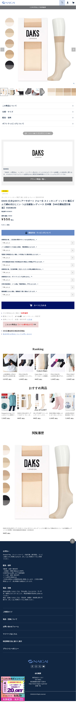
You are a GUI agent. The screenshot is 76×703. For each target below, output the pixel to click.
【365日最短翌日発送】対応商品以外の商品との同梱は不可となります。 (23, 262)
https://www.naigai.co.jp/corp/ (38, 684)
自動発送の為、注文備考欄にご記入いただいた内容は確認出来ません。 (22, 269)
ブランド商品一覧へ (38, 179)
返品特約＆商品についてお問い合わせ (17, 334)
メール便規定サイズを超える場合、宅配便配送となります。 (19, 247)
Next (74, 50)
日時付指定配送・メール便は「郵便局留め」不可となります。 (20, 284)
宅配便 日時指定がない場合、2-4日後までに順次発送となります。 (21, 254)
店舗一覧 (38, 686)
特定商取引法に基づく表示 (12, 641)
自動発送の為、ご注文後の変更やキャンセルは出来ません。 (19, 239)
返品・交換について (10, 619)
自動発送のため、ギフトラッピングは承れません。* (17, 276)
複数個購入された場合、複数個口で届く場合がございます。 (19, 291)
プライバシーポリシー (11, 649)
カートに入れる (40, 305)
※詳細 (29, 319)
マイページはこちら (10, 634)
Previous (2, 50)
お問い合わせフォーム (11, 626)
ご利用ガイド (7, 612)
